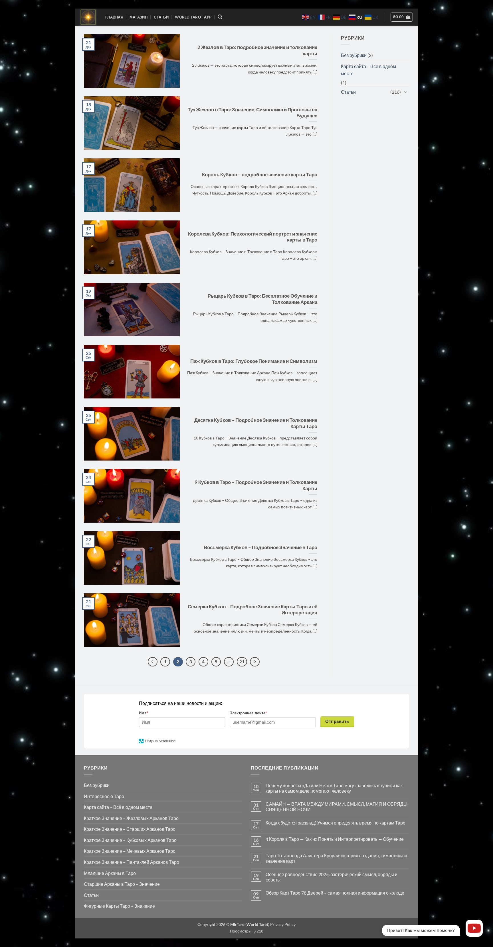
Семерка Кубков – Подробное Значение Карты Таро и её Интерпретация (252, 610)
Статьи (161, 17)
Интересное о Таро (104, 796)
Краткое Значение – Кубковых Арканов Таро (130, 840)
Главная (114, 17)
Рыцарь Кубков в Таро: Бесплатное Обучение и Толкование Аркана (262, 299)
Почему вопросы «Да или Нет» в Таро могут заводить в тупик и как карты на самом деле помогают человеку (334, 788)
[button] (220, 17)
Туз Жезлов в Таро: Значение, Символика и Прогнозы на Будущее (252, 113)
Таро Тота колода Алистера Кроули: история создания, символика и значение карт (336, 858)
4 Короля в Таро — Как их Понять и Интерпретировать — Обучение (335, 839)
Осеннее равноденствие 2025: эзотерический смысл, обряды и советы (331, 877)
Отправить (337, 721)
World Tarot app (193, 17)
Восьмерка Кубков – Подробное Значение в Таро (260, 547)
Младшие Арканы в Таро (110, 873)
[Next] (255, 662)
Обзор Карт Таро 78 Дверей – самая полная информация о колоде (335, 892)
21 (242, 661)
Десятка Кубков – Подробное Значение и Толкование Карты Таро (255, 423)
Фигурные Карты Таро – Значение (119, 906)
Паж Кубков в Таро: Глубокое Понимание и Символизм (253, 361)
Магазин (139, 17)
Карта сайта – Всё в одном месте (368, 70)
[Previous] (152, 662)
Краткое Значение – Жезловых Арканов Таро (131, 818)
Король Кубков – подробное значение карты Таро (259, 174)
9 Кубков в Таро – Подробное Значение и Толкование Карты (256, 485)
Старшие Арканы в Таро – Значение (122, 884)
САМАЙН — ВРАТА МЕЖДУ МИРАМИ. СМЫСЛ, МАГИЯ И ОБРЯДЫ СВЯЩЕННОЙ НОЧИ (336, 806)
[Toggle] (405, 91)
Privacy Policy (282, 924)
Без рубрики (354, 55)
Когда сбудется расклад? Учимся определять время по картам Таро (335, 822)
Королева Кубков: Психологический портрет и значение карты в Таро (252, 237)
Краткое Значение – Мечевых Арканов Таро (129, 851)
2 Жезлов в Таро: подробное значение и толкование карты (257, 50)
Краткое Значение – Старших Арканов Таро (129, 829)
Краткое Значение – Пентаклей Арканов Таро (131, 862)
